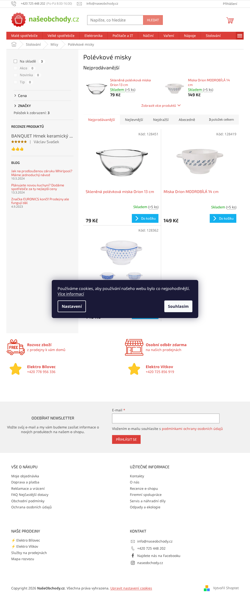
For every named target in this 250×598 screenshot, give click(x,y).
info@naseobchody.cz (155, 541)
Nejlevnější (134, 119)
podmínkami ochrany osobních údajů (192, 428)
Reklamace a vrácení (28, 488)
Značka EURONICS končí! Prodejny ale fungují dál (40, 201)
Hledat (153, 20)
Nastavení (72, 306)
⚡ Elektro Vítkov (24, 546)
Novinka (29, 75)
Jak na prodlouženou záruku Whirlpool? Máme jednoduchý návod (41, 173)
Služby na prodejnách (29, 552)
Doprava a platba (25, 482)
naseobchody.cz (150, 562)
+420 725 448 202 (151, 548)
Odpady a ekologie (145, 507)
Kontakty (137, 476)
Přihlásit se (126, 439)
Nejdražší (161, 119)
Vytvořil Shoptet (226, 588)
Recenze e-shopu (144, 488)
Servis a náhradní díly (148, 501)
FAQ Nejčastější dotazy (29, 494)
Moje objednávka (25, 476)
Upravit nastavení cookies (131, 588)
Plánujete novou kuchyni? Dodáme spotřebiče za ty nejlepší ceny (37, 187)
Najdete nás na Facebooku (158, 555)
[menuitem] (24, 36)
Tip (25, 82)
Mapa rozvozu (22, 558)
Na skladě (31, 61)
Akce (26, 68)
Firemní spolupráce (146, 494)
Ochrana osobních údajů (31, 507)
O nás (134, 482)
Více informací (71, 294)
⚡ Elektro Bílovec (25, 540)
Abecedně (187, 119)
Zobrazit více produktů (158, 105)
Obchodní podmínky (27, 501)
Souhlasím (178, 306)
